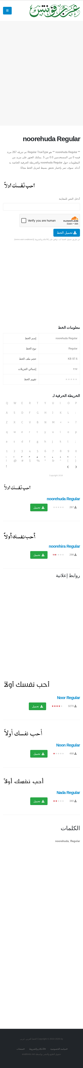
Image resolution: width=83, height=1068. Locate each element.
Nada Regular (68, 792)
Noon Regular (68, 745)
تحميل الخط (65, 232)
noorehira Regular (64, 546)
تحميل (37, 507)
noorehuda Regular (63, 499)
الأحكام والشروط (37, 1049)
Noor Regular (68, 697)
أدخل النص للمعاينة (69, 198)
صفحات (20, 1049)
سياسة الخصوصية (58, 1049)
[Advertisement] (41, 72)
